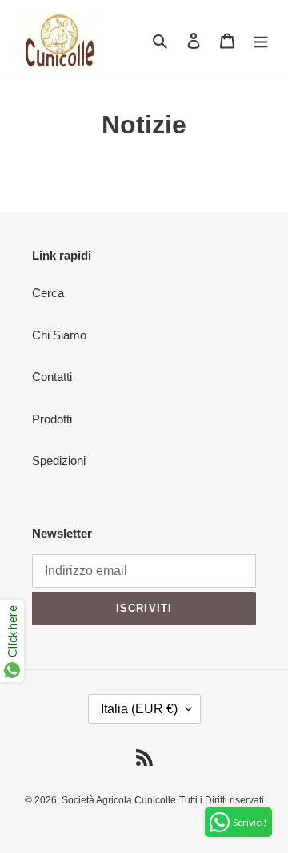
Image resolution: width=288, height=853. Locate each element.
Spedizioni (59, 460)
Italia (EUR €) (139, 709)
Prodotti (52, 419)
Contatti (52, 376)
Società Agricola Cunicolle (119, 800)
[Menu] (261, 40)
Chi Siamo (59, 335)
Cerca (48, 293)
